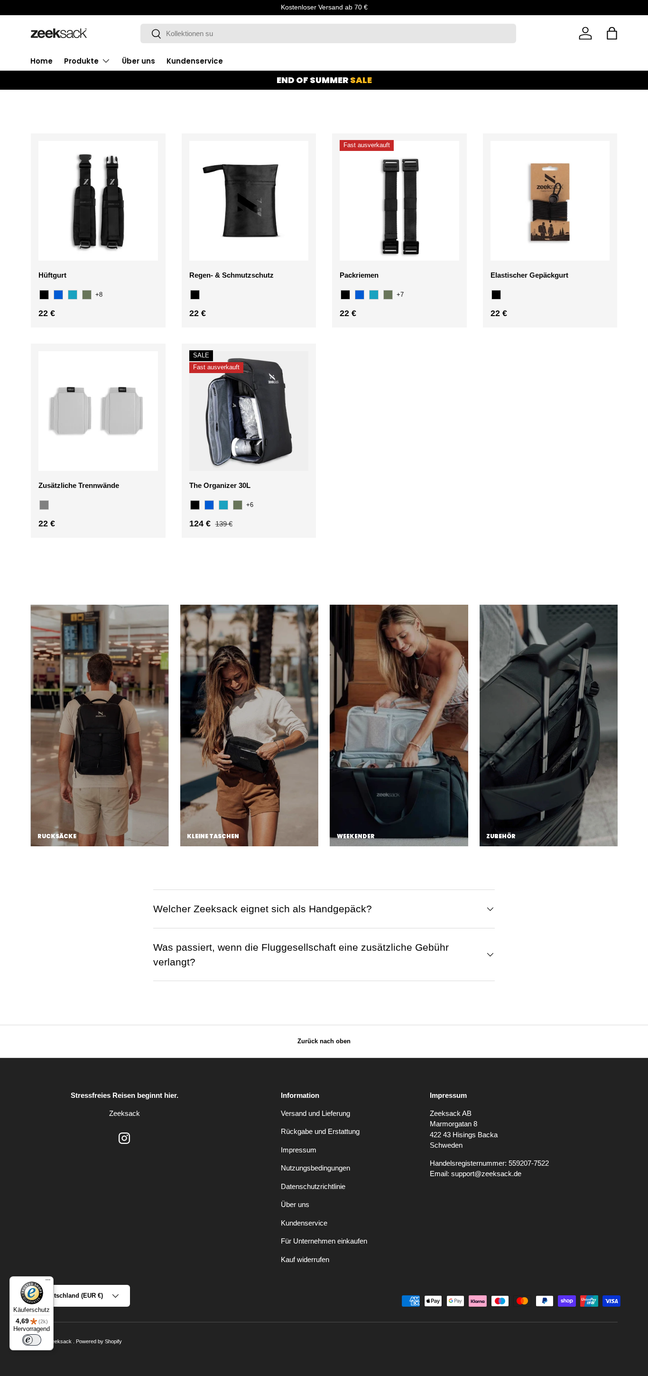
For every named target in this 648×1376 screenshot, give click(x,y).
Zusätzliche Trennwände (78, 485)
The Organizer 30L (219, 485)
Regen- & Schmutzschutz (231, 275)
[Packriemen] (399, 201)
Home (41, 61)
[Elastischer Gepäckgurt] (550, 201)
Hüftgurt (52, 275)
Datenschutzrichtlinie (313, 1186)
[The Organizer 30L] (249, 411)
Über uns (138, 61)
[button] (612, 33)
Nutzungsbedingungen (315, 1168)
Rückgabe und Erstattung (320, 1131)
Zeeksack (60, 1341)
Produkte (81, 61)
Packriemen (359, 275)
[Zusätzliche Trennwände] (98, 411)
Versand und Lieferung (315, 1113)
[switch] (31, 1340)
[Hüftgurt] (98, 201)
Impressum (298, 1150)
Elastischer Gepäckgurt (529, 275)
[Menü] (48, 1282)
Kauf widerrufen (305, 1259)
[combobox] (328, 33)
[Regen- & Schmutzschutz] (249, 201)
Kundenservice (195, 61)
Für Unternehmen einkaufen (324, 1241)
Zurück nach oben (324, 1041)
